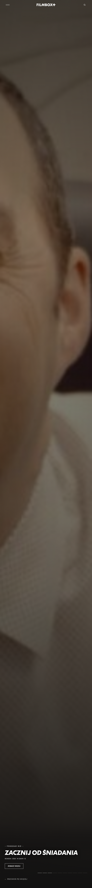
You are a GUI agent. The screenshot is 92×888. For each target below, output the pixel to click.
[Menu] (8, 5)
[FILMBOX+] (46, 4)
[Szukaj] (84, 4)
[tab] (40, 873)
